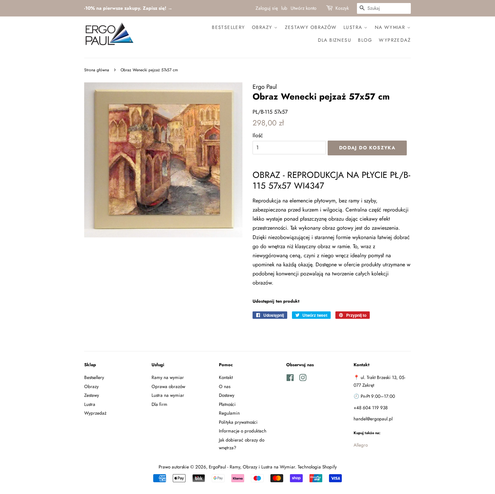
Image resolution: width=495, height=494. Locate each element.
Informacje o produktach (242, 430)
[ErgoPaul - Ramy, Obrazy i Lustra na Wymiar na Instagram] (302, 379)
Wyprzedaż (395, 40)
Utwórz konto (304, 8)
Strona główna (96, 70)
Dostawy (226, 395)
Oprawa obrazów (168, 386)
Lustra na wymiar (168, 395)
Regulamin (229, 413)
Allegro (361, 445)
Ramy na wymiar (168, 377)
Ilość (258, 135)
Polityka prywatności (238, 422)
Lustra (353, 27)
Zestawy (91, 395)
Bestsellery (228, 27)
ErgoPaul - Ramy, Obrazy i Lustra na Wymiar (252, 466)
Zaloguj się (267, 8)
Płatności (227, 404)
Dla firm (159, 404)
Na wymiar (391, 27)
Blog (365, 40)
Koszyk (342, 8)
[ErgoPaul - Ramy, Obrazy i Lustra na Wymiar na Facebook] (290, 379)
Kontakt (226, 377)
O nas (224, 386)
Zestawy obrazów (311, 27)
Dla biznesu (334, 40)
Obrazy (263, 27)
